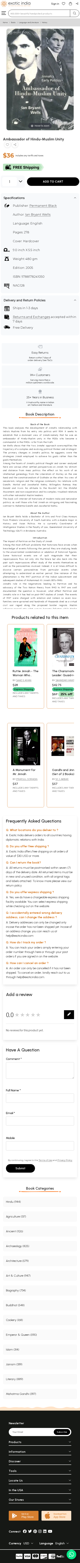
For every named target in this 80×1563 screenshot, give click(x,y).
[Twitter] (30, 1531)
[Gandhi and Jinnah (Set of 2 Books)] (65, 764)
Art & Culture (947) (18, 1275)
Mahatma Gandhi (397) (21, 1394)
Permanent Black (43, 205)
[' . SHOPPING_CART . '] (70, 3)
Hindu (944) (13, 1201)
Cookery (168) (14, 1320)
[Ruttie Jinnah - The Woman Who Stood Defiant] (25, 665)
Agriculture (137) (16, 1216)
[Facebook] (25, 1531)
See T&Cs (47, 360)
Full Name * (13, 1090)
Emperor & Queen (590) (21, 1334)
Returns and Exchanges (31, 317)
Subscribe (62, 1432)
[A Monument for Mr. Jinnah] (25, 764)
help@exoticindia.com (19, 935)
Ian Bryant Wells (37, 214)
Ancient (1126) (14, 1231)
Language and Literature (29, 22)
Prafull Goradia (26, 779)
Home (5, 22)
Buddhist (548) (15, 1305)
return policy (14, 885)
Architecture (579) (17, 1261)
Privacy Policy (64, 1160)
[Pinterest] (35, 1531)
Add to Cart (53, 181)
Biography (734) (16, 1290)
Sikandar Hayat (65, 680)
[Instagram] (40, 1531)
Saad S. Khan (23, 680)
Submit (20, 1168)
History (44, 22)
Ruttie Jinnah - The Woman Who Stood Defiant (26, 675)
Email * (10, 1113)
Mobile (10, 1138)
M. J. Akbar (62, 779)
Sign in (55, 3)
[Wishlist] (63, 3)
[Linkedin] (45, 1531)
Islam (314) (12, 1349)
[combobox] (39, 13)
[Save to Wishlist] (7, 145)
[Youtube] (50, 1531)
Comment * (14, 1059)
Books (13, 22)
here (38, 952)
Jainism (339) (14, 1364)
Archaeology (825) (17, 1246)
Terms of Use (45, 1160)
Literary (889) (14, 1379)
